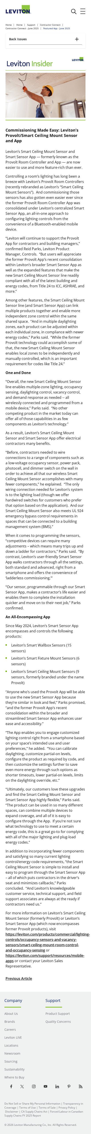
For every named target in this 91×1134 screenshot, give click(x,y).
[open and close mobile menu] (83, 11)
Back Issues (18, 39)
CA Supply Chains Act (34, 1111)
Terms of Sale (47, 1107)
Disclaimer (11, 1111)
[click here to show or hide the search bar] (73, 11)
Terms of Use (27, 1107)
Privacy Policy (67, 1107)
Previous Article (19, 978)
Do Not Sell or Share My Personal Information (32, 1103)
